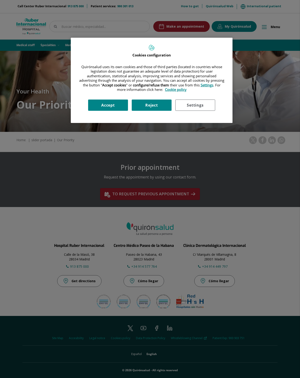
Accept (108, 105)
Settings (195, 105)
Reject (151, 105)
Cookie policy (176, 89)
